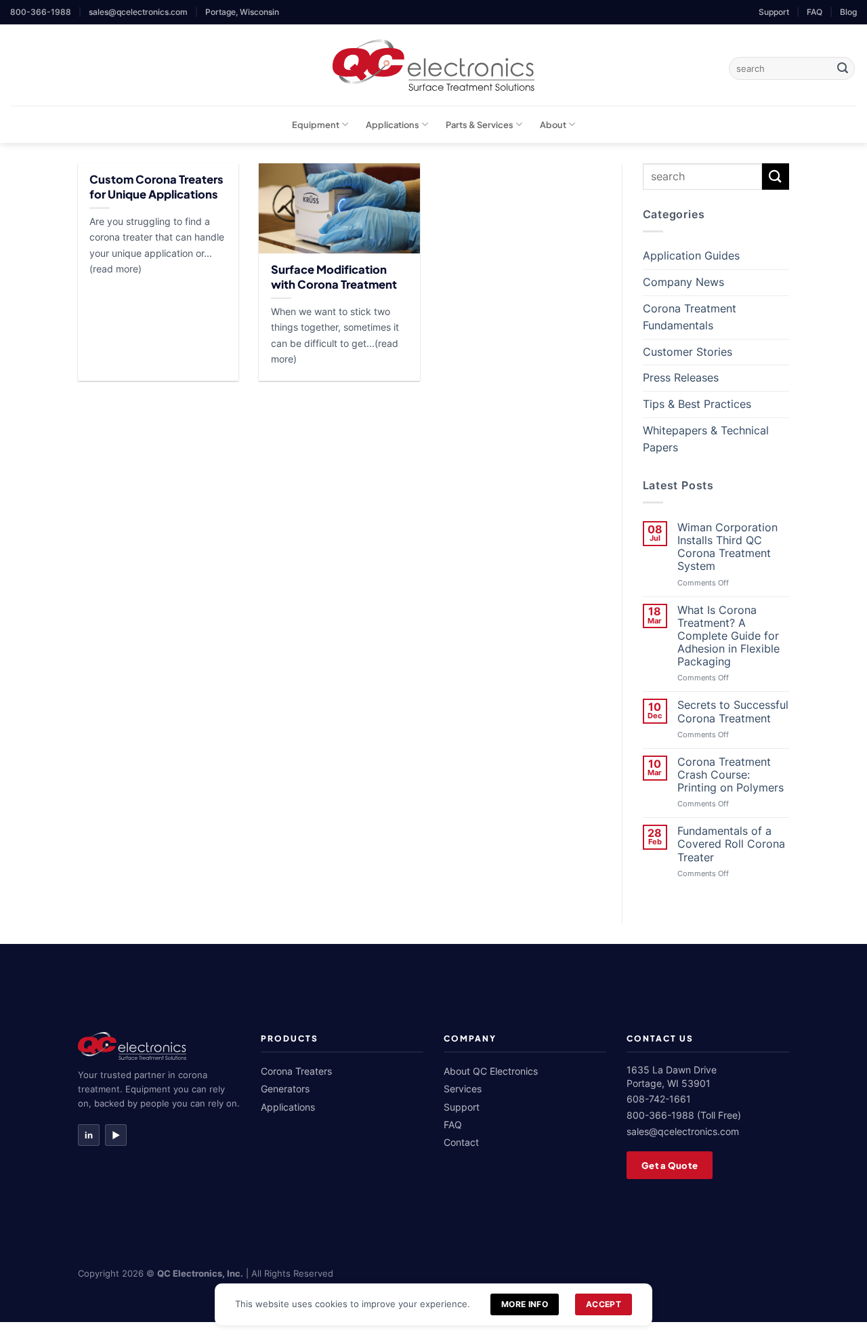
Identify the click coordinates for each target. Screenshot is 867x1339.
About (553, 124)
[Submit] (842, 68)
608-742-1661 (659, 1099)
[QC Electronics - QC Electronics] (434, 65)
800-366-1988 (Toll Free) (684, 1115)
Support (774, 12)
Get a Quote (669, 1165)
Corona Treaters (296, 1071)
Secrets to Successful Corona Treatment (732, 711)
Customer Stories (687, 351)
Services (463, 1088)
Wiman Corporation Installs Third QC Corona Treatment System (727, 547)
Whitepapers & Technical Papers (706, 439)
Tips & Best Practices (697, 404)
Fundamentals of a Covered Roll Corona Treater (731, 844)
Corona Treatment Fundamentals (689, 317)
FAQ (814, 12)
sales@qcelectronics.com (138, 12)
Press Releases (681, 377)
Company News (683, 282)
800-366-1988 (40, 12)
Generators (285, 1088)
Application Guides (691, 255)
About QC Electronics (491, 1071)
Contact (461, 1142)
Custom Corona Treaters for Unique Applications (156, 186)
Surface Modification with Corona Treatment (334, 276)
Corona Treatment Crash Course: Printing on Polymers (730, 775)
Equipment (315, 124)
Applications (392, 124)
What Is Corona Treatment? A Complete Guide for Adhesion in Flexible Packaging (728, 636)
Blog (848, 12)
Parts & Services (479, 124)
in (89, 1135)
